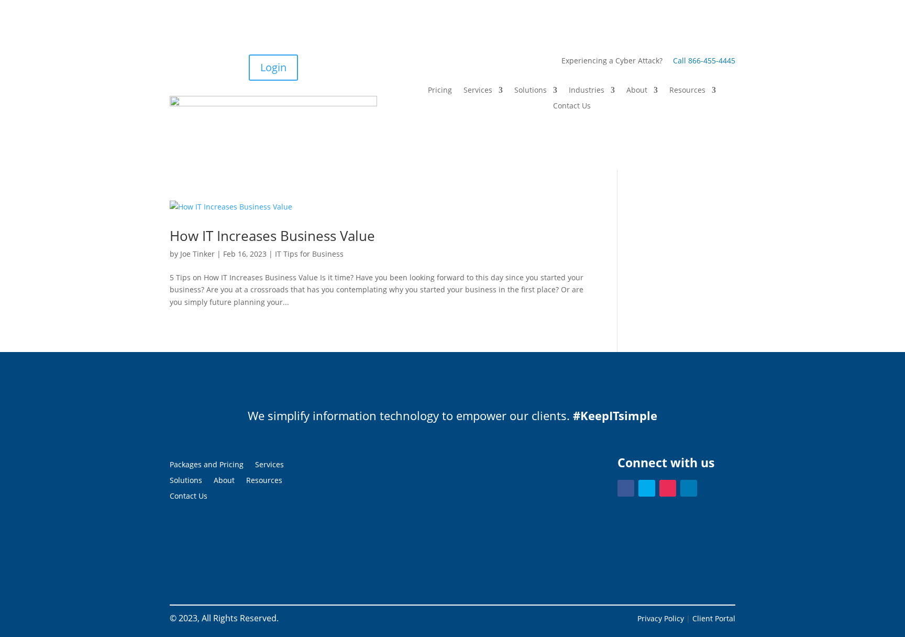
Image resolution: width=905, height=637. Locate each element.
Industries (586, 90)
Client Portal (713, 618)
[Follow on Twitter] (646, 488)
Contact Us (572, 106)
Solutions (530, 90)
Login (273, 67)
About (636, 90)
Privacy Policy (660, 618)
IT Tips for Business (309, 254)
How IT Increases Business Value (272, 235)
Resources (687, 90)
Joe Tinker (197, 254)
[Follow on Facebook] (625, 488)
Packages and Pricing (207, 465)
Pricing (440, 90)
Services (477, 90)
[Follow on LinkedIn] (688, 488)
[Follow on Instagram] (667, 488)
